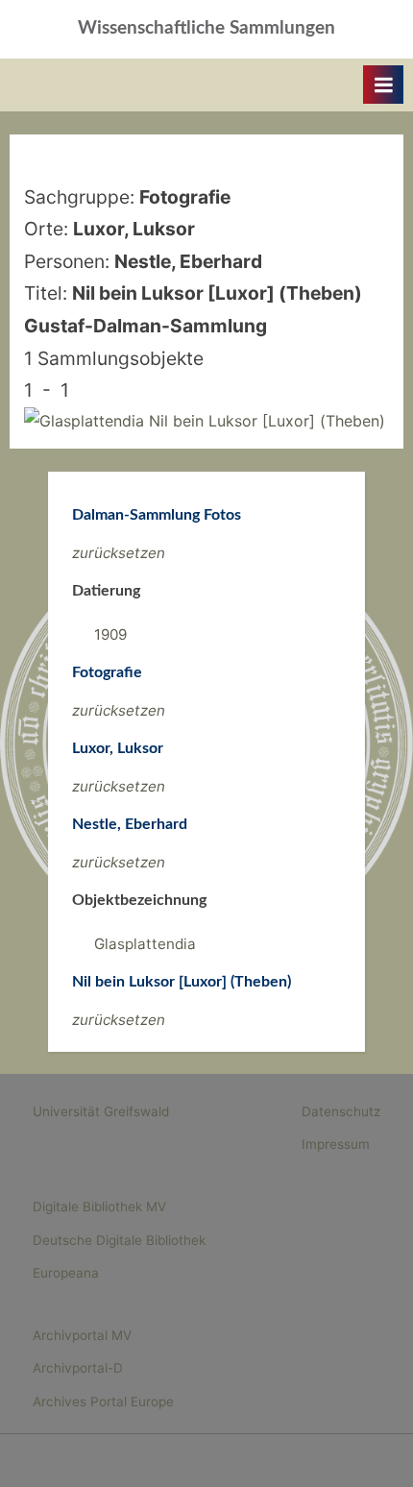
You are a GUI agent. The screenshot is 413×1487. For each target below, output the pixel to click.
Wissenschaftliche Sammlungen (206, 28)
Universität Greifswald (101, 1111)
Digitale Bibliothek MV (99, 1206)
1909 (110, 634)
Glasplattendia (145, 944)
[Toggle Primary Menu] (383, 84)
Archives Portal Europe (103, 1401)
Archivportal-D (78, 1368)
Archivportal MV (82, 1335)
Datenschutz (341, 1111)
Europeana (66, 1272)
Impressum (336, 1144)
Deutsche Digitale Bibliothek (119, 1240)
